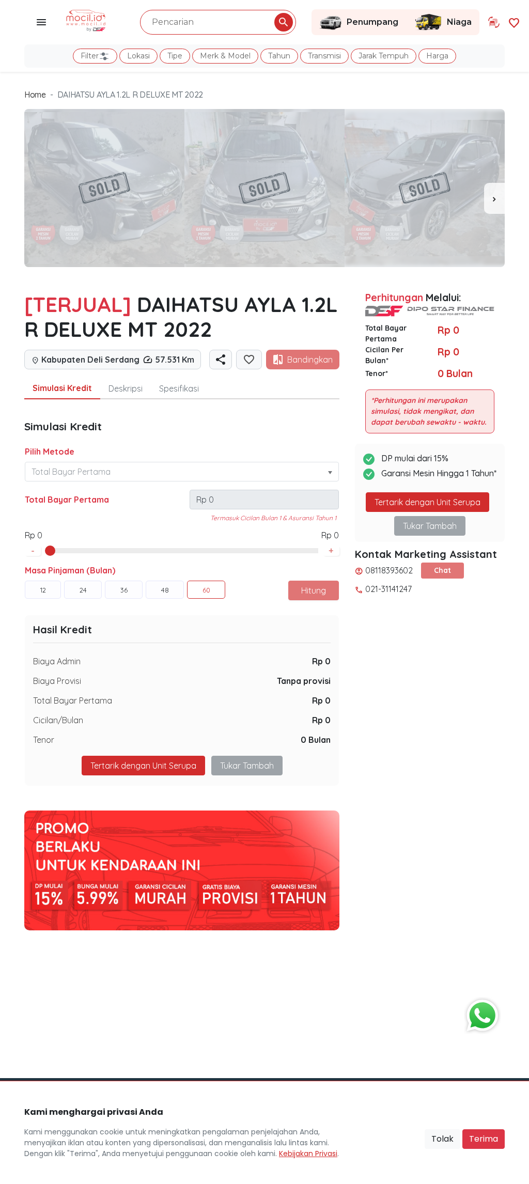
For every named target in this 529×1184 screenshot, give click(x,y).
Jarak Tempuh (384, 55)
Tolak (442, 1139)
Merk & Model (225, 55)
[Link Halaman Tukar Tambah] (494, 22)
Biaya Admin (57, 661)
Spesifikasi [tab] (179, 388)
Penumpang (372, 22)
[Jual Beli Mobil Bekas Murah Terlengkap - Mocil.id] (86, 19)
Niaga (459, 22)
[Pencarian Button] (283, 22)
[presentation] (494, 198)
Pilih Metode (49, 451)
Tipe (174, 55)
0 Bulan (316, 740)
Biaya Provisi (57, 681)
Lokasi (138, 55)
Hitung (313, 590)
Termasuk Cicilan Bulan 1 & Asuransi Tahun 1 (273, 518)
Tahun (279, 55)
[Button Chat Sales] (480, 1013)
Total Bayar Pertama (67, 499)
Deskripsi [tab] (125, 388)
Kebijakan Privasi (308, 1153)
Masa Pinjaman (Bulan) (70, 570)
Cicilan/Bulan (58, 720)
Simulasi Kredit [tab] (62, 388)
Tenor (43, 740)
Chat (442, 570)
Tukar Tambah (247, 765)
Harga (437, 55)
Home (35, 94)
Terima (483, 1139)
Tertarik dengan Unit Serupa (427, 502)
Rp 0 (321, 661)
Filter (90, 55)
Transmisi (324, 55)
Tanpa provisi (304, 681)
